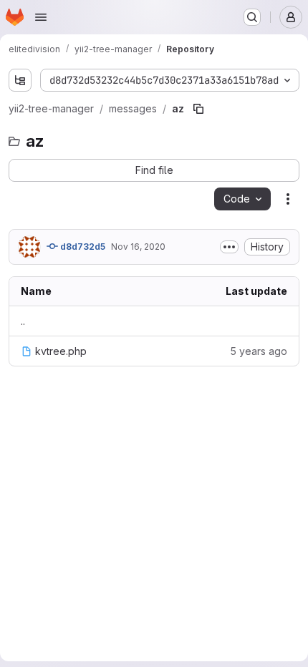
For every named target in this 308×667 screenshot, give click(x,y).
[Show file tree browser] (20, 80)
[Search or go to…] (252, 17)
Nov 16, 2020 (138, 246)
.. (23, 321)
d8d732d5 (81, 246)
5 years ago (258, 351)
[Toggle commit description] (229, 246)
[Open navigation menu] (40, 17)
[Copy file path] (198, 108)
